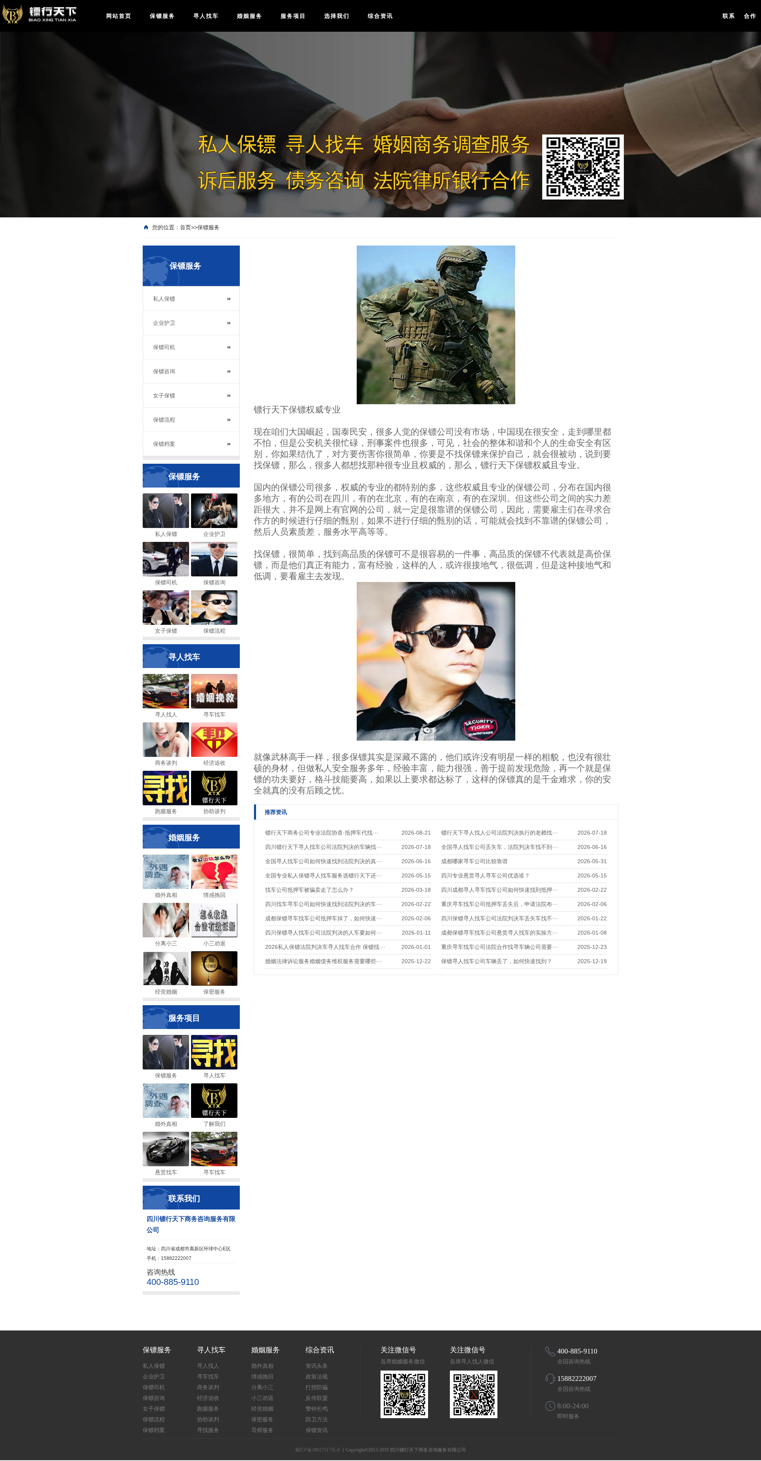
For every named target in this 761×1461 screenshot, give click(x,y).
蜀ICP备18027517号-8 (317, 1450)
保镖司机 (164, 347)
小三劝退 (262, 1398)
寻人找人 (208, 1366)
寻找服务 (208, 1430)
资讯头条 (317, 1366)
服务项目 (293, 16)
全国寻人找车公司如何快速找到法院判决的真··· (323, 861)
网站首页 (119, 16)
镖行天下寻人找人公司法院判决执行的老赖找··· (499, 832)
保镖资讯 (317, 1430)
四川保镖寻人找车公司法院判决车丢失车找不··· (499, 918)
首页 (185, 227)
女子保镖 (164, 395)
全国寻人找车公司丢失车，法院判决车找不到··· (499, 847)
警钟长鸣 (317, 1409)
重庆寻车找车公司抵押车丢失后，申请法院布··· (499, 904)
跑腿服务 (208, 1409)
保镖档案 (164, 444)
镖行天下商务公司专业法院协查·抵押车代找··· (322, 832)
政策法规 (317, 1377)
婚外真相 (262, 1366)
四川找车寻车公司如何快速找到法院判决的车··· (323, 904)
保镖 (471, 454)
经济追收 (208, 1398)
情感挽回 (262, 1377)
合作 (750, 16)
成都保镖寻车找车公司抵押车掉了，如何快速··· (323, 918)
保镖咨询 (164, 371)
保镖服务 (162, 16)
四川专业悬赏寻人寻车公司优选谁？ (485, 875)
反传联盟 (317, 1398)
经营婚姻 (262, 1409)
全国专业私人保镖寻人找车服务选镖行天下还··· (323, 875)
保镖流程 (164, 420)
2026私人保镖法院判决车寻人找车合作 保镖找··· (325, 947)
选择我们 (337, 16)
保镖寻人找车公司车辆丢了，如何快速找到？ (496, 961)
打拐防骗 (317, 1387)
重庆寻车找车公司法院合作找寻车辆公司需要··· (499, 947)
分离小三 (262, 1387)
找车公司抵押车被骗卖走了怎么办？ (309, 890)
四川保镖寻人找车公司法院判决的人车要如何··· (323, 932)
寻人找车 (206, 16)
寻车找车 (208, 1377)
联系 (729, 16)
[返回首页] (48, 14)
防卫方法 (317, 1420)
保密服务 (262, 1420)
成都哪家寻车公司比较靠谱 (474, 861)
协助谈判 (208, 1420)
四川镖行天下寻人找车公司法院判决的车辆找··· (323, 847)
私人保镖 (164, 299)
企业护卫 (164, 323)
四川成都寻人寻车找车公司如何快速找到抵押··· (499, 890)
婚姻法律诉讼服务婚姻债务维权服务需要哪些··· (323, 961)
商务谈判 (208, 1387)
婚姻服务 (249, 16)
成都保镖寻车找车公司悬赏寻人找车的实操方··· (499, 932)
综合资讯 (380, 16)
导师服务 (262, 1430)
